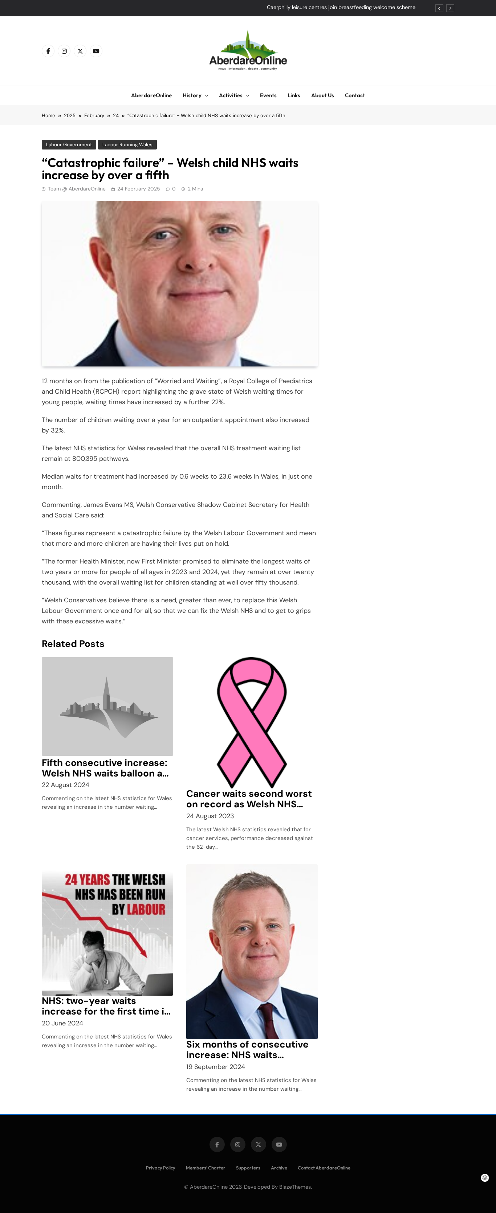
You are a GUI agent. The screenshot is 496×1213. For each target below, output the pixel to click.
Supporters (248, 1168)
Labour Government (69, 145)
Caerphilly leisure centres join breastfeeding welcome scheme (341, 8)
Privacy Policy (160, 1168)
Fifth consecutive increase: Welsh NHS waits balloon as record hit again (104, 773)
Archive (279, 1168)
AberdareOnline (151, 95)
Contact (355, 95)
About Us (322, 95)
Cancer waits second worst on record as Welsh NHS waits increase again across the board (250, 809)
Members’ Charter (205, 1168)
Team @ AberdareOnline (77, 188)
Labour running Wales (127, 145)
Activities (231, 95)
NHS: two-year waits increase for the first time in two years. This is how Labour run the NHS (106, 1016)
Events (268, 95)
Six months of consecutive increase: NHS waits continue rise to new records (247, 1060)
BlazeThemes (295, 1187)
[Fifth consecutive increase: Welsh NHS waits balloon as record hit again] (107, 706)
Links (294, 95)
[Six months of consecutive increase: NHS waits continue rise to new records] (252, 951)
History (192, 95)
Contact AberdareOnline (324, 1168)
